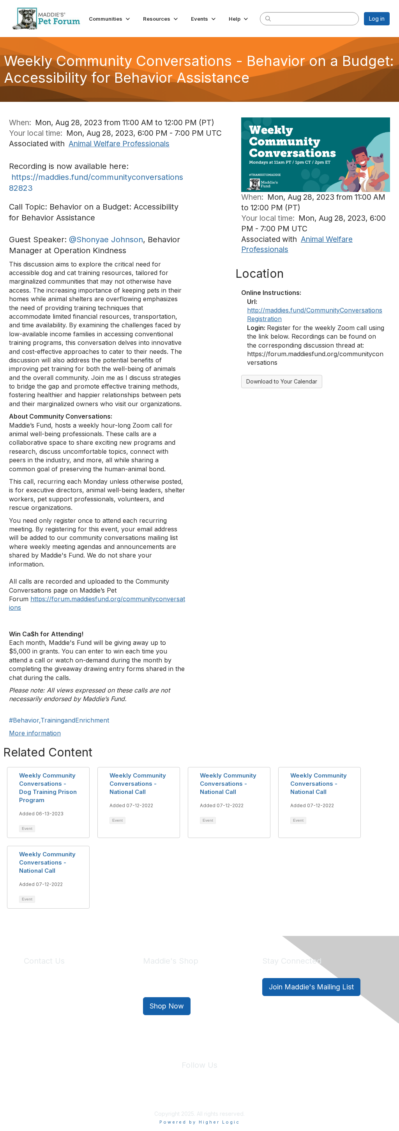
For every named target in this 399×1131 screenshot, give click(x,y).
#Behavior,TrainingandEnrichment (59, 720)
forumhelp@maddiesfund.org (79, 1001)
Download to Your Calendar (281, 381)
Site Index (138, 1095)
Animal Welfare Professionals (119, 143)
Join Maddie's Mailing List (311, 987)
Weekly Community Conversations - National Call (137, 783)
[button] (110, 19)
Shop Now (167, 1006)
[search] (268, 18)
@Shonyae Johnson (106, 239)
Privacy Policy (176, 1095)
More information (35, 733)
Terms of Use (216, 1095)
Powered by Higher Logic (199, 1122)
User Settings (256, 1095)
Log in (377, 18)
